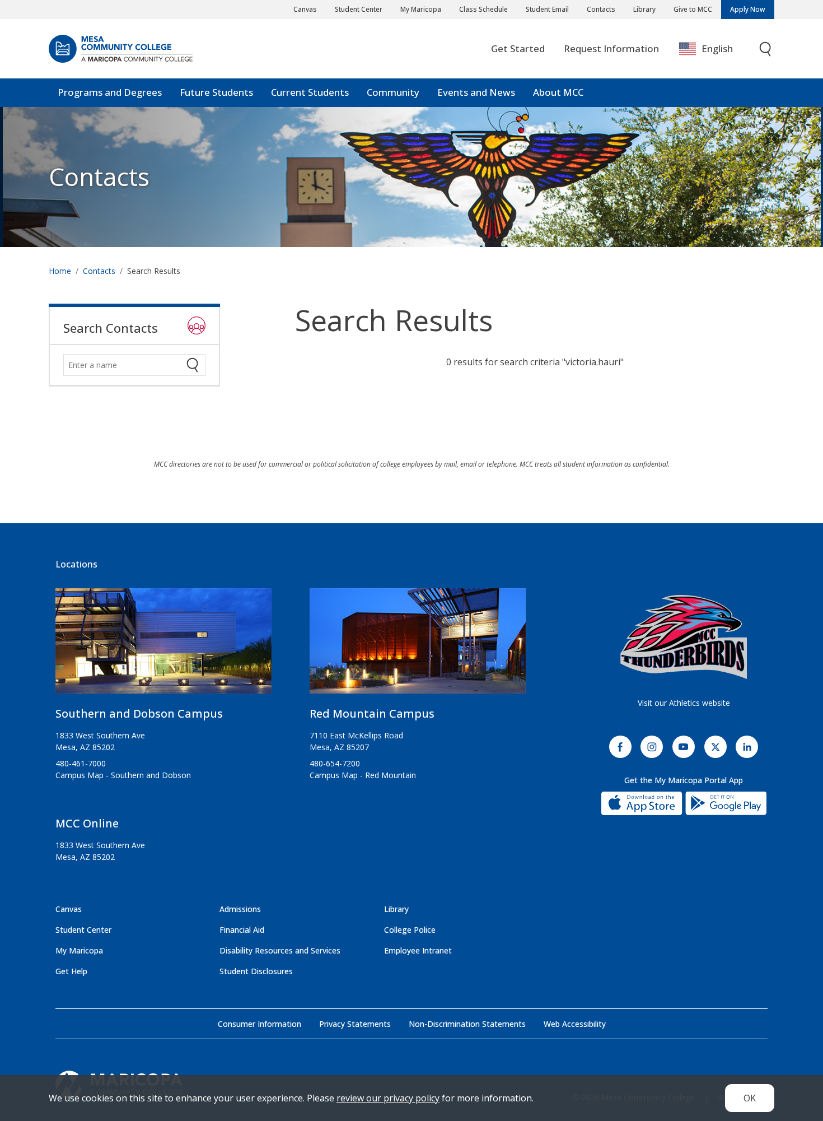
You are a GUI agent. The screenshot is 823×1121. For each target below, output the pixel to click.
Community (393, 92)
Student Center (358, 9)
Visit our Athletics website (684, 702)
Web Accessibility (575, 1023)
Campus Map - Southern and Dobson (123, 775)
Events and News (476, 92)
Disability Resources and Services (279, 950)
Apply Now (747, 9)
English (717, 48)
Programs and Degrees (110, 92)
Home (60, 271)
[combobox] (714, 49)
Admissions (240, 909)
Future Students (216, 92)
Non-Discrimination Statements (467, 1023)
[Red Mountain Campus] (418, 645)
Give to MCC (693, 9)
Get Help (71, 971)
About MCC (558, 92)
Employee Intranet (418, 950)
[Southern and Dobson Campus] (163, 645)
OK (749, 1098)
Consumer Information (259, 1023)
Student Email (547, 9)
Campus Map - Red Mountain (363, 775)
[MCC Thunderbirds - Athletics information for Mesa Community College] (684, 637)
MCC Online (87, 823)
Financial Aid (241, 929)
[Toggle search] (765, 49)
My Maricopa (420, 9)
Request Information (611, 48)
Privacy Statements (355, 1023)
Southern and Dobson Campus (139, 713)
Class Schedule (483, 9)
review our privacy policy (387, 1098)
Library (644, 9)
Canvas (305, 9)
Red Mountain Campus (372, 713)
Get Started (518, 48)
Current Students (310, 92)
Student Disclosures (256, 971)
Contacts (601, 9)
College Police (410, 929)
